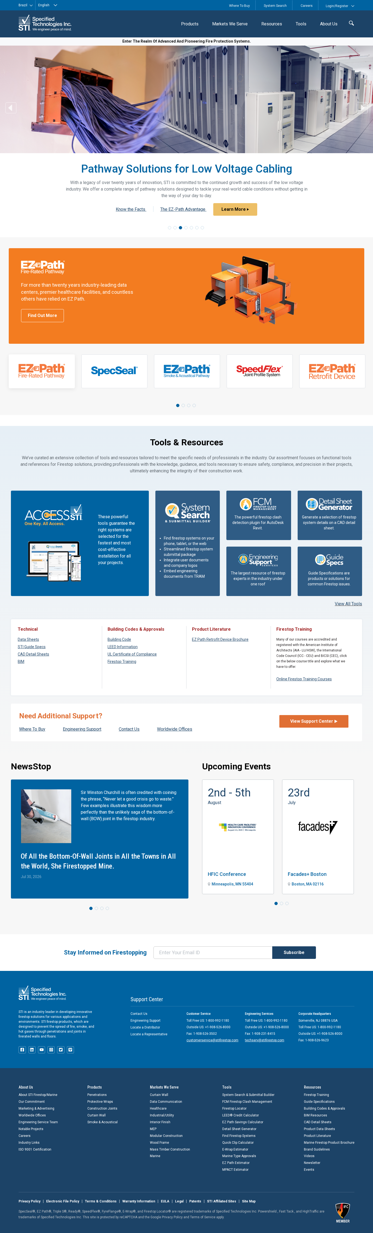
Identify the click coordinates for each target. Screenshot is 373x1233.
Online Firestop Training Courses (304, 679)
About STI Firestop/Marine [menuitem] (38, 1095)
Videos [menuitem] (309, 1156)
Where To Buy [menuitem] (239, 6)
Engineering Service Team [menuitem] (38, 1122)
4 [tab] (186, 227)
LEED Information (123, 647)
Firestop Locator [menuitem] (234, 1108)
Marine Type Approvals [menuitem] (239, 1156)
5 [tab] (191, 227)
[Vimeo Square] (70, 1049)
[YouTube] (41, 1049)
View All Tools (348, 603)
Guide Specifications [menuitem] (319, 1102)
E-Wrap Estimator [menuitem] (235, 1149)
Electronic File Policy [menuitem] (62, 1201)
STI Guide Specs (32, 647)
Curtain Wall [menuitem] (96, 1115)
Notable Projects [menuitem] (31, 1129)
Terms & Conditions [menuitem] (101, 1201)
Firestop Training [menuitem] (316, 1095)
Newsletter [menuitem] (312, 1163)
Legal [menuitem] (179, 1201)
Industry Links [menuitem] (29, 1143)
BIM (21, 661)
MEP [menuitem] (153, 1129)
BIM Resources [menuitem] (315, 1115)
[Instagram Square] (51, 1049)
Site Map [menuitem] (249, 1201)
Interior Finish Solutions (196, 209)
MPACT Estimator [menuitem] (235, 1170)
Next (362, 107)
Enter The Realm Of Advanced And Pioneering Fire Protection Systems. (186, 41)
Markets (230, 23)
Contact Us (139, 1014)
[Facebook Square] (22, 1049)
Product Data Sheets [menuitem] (319, 1129)
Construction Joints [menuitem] (102, 1108)
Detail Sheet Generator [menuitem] (239, 1129)
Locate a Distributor (145, 1027)
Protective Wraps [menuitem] (100, 1102)
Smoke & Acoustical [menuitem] (102, 1122)
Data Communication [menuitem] (166, 1102)
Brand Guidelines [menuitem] (317, 1149)
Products (190, 23)
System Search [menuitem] (275, 6)
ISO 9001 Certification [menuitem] (35, 1149)
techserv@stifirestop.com (264, 1040)
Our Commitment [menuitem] (32, 1102)
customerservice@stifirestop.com (212, 1040)
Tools (301, 23)
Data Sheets (28, 639)
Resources (271, 23)
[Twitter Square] (60, 1049)
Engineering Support (146, 1020)
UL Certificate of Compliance (132, 654)
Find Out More (42, 315)
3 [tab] (180, 227)
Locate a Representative (149, 1034)
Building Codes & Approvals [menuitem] (324, 1108)
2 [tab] (175, 227)
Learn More (264, 202)
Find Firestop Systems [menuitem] (239, 1136)
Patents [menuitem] (195, 1201)
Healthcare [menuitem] (158, 1108)
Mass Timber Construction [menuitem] (170, 1149)
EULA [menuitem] (165, 1201)
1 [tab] (169, 227)
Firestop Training (122, 661)
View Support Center (311, 721)
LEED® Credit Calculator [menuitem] (240, 1115)
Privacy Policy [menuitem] (29, 1201)
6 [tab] (197, 227)
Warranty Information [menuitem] (138, 1201)
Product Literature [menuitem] (317, 1136)
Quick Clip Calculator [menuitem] (238, 1143)
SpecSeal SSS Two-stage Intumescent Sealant (191, 202)
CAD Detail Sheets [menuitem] (317, 1122)
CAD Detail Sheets (33, 654)
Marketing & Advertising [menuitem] (36, 1108)
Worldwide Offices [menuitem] (32, 1115)
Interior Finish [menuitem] (160, 1122)
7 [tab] (202, 227)
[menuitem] (189, 23)
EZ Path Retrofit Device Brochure (220, 639)
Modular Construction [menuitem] (166, 1136)
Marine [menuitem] (155, 1156)
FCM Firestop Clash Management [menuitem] (247, 1102)
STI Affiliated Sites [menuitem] (221, 1201)
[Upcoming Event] (238, 837)
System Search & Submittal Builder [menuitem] (248, 1095)
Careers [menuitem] (307, 6)
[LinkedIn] (31, 1049)
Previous (10, 107)
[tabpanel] (42, 371)
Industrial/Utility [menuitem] (162, 1115)
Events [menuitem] (309, 1170)
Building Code (119, 639)
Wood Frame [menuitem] (159, 1143)
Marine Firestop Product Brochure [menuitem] (329, 1143)
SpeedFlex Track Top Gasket (131, 209)
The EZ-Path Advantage (109, 202)
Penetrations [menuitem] (97, 1095)
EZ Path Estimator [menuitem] (236, 1163)
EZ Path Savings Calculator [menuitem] (242, 1122)
